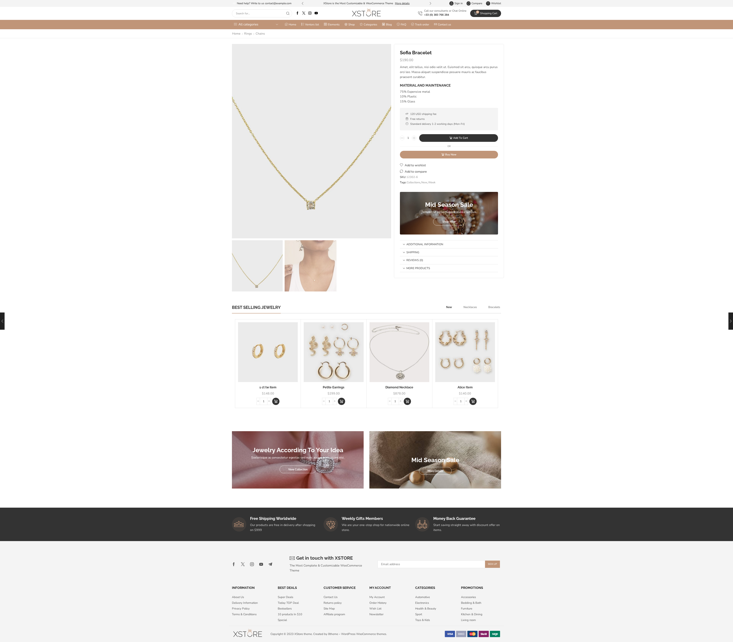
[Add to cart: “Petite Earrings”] (341, 401)
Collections (413, 182)
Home (292, 24)
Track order (422, 24)
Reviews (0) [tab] (414, 260)
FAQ (403, 24)
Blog (389, 24)
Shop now (448, 221)
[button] (302, 3)
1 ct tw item (267, 387)
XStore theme (303, 634)
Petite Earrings (333, 387)
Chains (260, 34)
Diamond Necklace (399, 387)
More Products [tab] (418, 268)
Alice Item (465, 387)
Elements (334, 24)
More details (402, 3)
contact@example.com (278, 3)
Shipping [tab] (412, 252)
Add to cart (460, 138)
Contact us (444, 24)
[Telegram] (270, 564)
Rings (248, 34)
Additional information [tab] (424, 244)
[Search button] (288, 13)
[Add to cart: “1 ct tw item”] (275, 401)
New (424, 182)
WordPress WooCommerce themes (363, 634)
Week (431, 182)
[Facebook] (297, 13)
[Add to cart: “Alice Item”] (473, 401)
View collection (298, 469)
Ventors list (312, 24)
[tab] (449, 244)
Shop (351, 24)
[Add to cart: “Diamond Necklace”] (407, 401)
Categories (370, 24)
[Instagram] (310, 13)
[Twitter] (303, 13)
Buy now (450, 154)
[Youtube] (316, 13)
